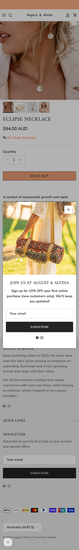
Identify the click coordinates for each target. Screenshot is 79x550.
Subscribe (39, 327)
